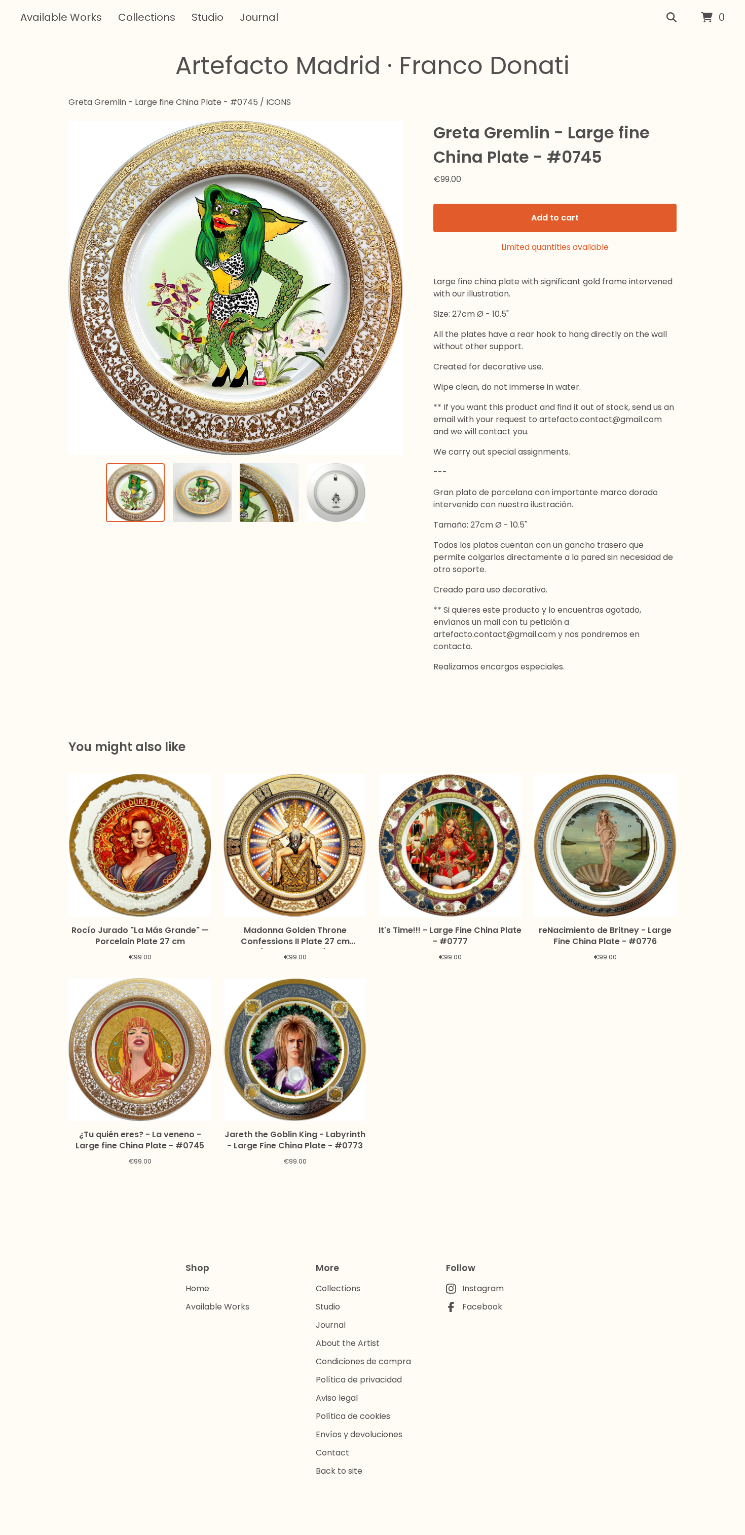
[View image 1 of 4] (135, 492)
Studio (208, 17)
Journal (259, 17)
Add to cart (555, 217)
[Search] (671, 17)
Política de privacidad (359, 1380)
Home (197, 1288)
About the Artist (348, 1343)
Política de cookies (353, 1416)
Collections (146, 17)
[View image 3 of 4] (269, 492)
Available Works (61, 17)
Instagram (483, 1288)
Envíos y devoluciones (359, 1434)
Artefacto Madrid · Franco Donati (372, 66)
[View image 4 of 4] (336, 492)
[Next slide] (389, 288)
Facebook (482, 1307)
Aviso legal (337, 1398)
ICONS (278, 102)
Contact (332, 1452)
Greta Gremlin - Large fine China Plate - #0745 (163, 102)
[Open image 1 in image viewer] (235, 288)
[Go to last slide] (82, 288)
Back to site (339, 1471)
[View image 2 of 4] (202, 492)
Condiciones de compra (363, 1361)
